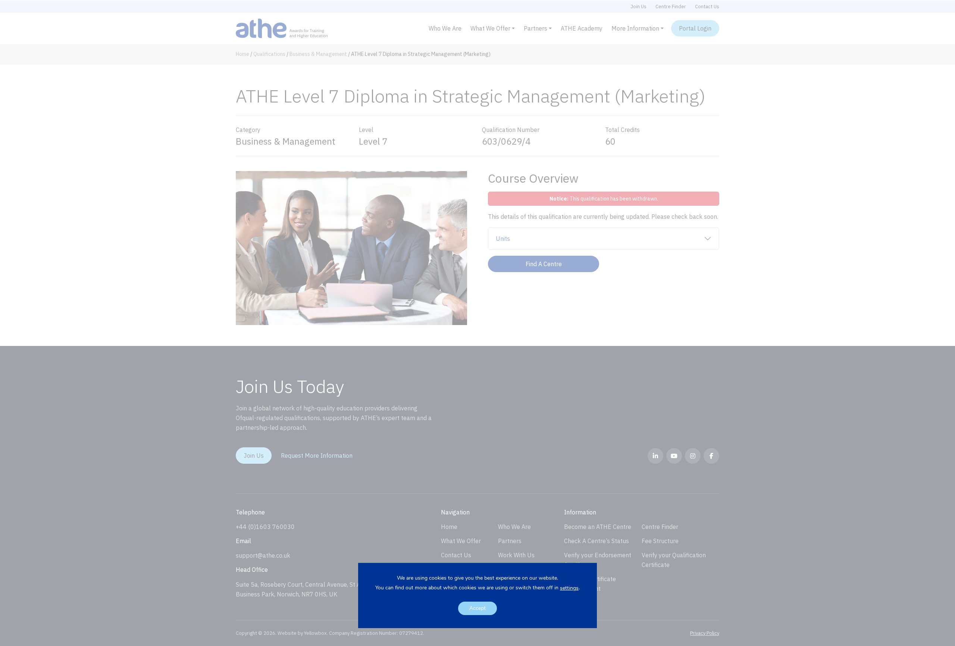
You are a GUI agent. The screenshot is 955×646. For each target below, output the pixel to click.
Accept (477, 608)
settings (569, 588)
